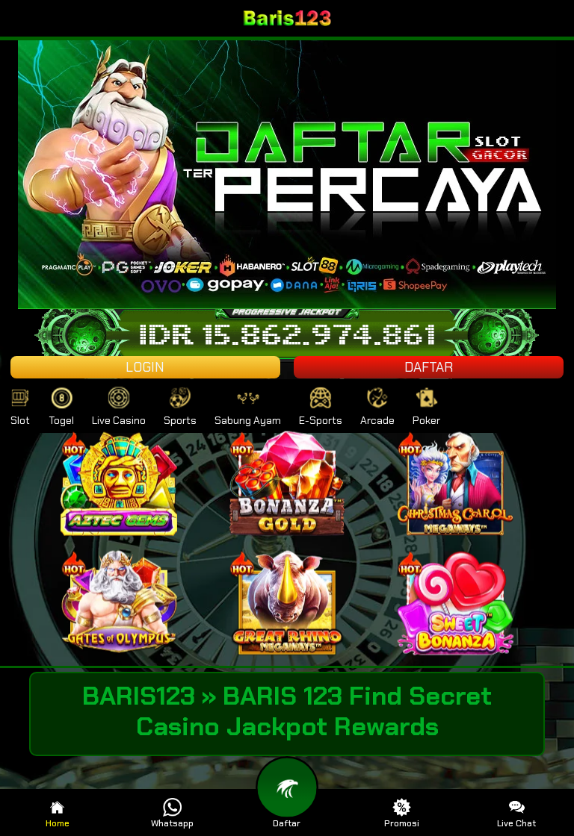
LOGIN (145, 367)
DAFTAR (428, 367)
